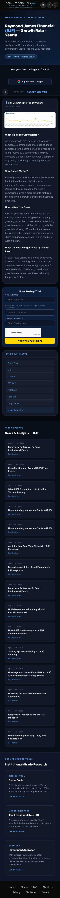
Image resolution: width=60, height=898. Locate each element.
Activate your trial (30, 341)
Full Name (11, 295)
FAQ (35, 887)
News (13, 887)
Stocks (24, 887)
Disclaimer (31, 892)
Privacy (16, 892)
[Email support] (50, 5)
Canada (45, 892)
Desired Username (25, 307)
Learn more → (16, 796)
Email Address (14, 318)
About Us (48, 887)
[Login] (43, 5)
